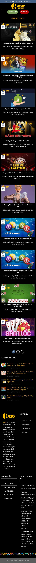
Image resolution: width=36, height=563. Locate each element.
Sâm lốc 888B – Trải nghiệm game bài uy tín (18, 338)
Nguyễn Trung (18, 18)
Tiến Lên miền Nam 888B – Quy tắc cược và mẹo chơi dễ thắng (18, 305)
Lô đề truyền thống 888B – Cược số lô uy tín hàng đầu (18, 271)
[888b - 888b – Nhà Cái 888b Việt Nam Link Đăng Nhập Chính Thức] (18, 6)
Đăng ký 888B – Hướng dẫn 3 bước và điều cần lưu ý (18, 173)
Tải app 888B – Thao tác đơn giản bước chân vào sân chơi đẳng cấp (18, 76)
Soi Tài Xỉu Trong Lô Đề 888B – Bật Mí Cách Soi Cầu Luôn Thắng (20, 365)
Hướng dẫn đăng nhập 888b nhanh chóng (18, 141)
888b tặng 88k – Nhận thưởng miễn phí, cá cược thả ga (18, 205)
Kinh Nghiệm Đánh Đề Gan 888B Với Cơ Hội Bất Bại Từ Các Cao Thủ (20, 372)
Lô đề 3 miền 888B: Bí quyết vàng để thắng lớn (18, 238)
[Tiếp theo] (22, 351)
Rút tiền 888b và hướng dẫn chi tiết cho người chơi (18, 43)
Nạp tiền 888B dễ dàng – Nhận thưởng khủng (18, 109)
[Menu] (2, 6)
